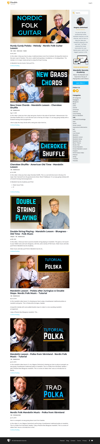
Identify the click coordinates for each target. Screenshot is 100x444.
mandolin (75, 135)
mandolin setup (77, 139)
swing (74, 156)
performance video (17, 415)
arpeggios (76, 100)
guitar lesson (19, 50)
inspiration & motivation (80, 127)
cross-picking (77, 113)
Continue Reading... (15, 65)
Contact (73, 440)
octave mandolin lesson (80, 149)
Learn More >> (80, 83)
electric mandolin (78, 115)
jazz (74, 129)
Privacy (85, 440)
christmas (76, 109)
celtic (74, 105)
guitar (14, 50)
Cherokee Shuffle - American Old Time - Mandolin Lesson (36, 165)
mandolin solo (77, 141)
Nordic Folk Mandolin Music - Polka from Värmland (37, 412)
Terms (79, 440)
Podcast (62, 440)
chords (75, 107)
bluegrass (12, 236)
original (75, 151)
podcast (75, 154)
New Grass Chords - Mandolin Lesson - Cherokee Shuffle (36, 106)
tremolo (75, 158)
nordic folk (76, 145)
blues (74, 104)
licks (74, 131)
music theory (77, 143)
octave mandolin (78, 147)
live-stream (76, 133)
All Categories (77, 98)
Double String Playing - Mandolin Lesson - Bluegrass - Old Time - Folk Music (38, 232)
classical (75, 111)
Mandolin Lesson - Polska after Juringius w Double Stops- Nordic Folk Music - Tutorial (37, 292)
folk (11, 50)
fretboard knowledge (79, 119)
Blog (67, 440)
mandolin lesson (16, 110)
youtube (25, 50)
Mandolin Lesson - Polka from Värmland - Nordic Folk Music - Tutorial (38, 355)
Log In (90, 3)
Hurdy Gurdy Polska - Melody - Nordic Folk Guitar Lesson (36, 47)
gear (74, 121)
